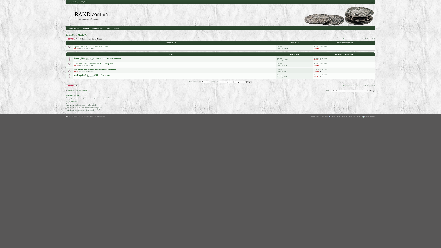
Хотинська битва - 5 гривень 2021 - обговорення (93, 64)
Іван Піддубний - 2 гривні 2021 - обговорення (92, 75)
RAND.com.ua (91, 14)
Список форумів (74, 28)
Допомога (86, 28)
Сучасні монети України (89, 116)
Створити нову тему (72, 38)
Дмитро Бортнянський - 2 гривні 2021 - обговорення (95, 69)
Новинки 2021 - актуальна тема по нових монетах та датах (97, 58)
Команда (116, 28)
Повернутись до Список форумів (77, 90)
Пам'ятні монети (76, 34)
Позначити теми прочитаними (352, 38)
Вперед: (328, 90)
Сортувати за (215, 81)
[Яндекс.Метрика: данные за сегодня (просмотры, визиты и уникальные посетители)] (369, 117)
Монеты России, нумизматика (319, 116)
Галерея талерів (97, 28)
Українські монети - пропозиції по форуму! (91, 47)
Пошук (108, 28)
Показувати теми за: (195, 81)
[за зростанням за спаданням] (242, 81)
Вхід (371, 2)
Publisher (76, 48)
